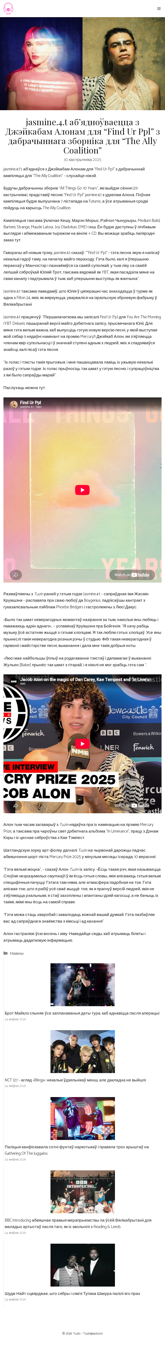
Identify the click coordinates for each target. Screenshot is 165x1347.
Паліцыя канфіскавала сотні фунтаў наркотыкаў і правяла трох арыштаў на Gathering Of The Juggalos (77, 1150)
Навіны (17, 953)
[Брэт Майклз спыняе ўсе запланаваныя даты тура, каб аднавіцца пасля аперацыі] (82, 1003)
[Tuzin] (8, 8)
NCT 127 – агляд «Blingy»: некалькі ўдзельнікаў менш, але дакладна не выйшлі (75, 1080)
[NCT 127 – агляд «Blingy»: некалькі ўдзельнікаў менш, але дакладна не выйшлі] (82, 1069)
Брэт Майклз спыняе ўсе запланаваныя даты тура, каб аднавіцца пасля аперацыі (82, 1013)
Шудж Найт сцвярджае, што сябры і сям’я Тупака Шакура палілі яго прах (72, 1293)
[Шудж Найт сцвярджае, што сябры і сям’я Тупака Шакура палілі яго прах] (82, 1283)
